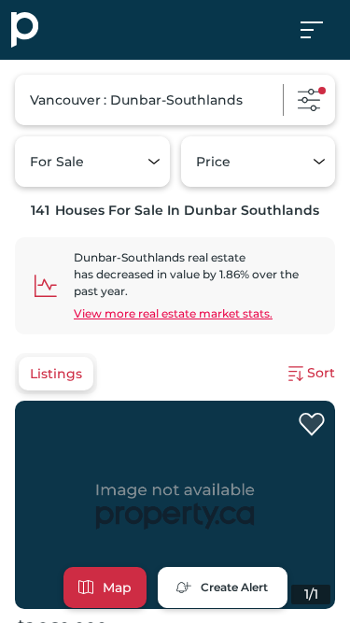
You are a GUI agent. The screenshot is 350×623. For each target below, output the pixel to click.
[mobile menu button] (322, 30)
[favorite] (311, 425)
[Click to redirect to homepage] (24, 30)
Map (117, 587)
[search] (175, 100)
